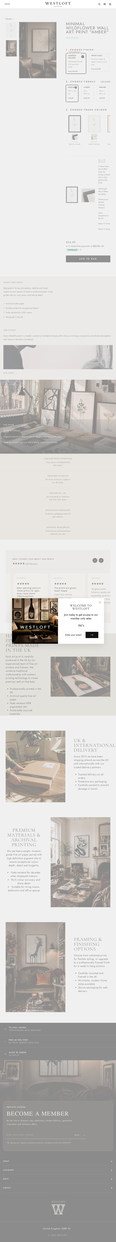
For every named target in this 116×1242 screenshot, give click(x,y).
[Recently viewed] (104, 4)
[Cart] (110, 4)
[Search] (99, 4)
